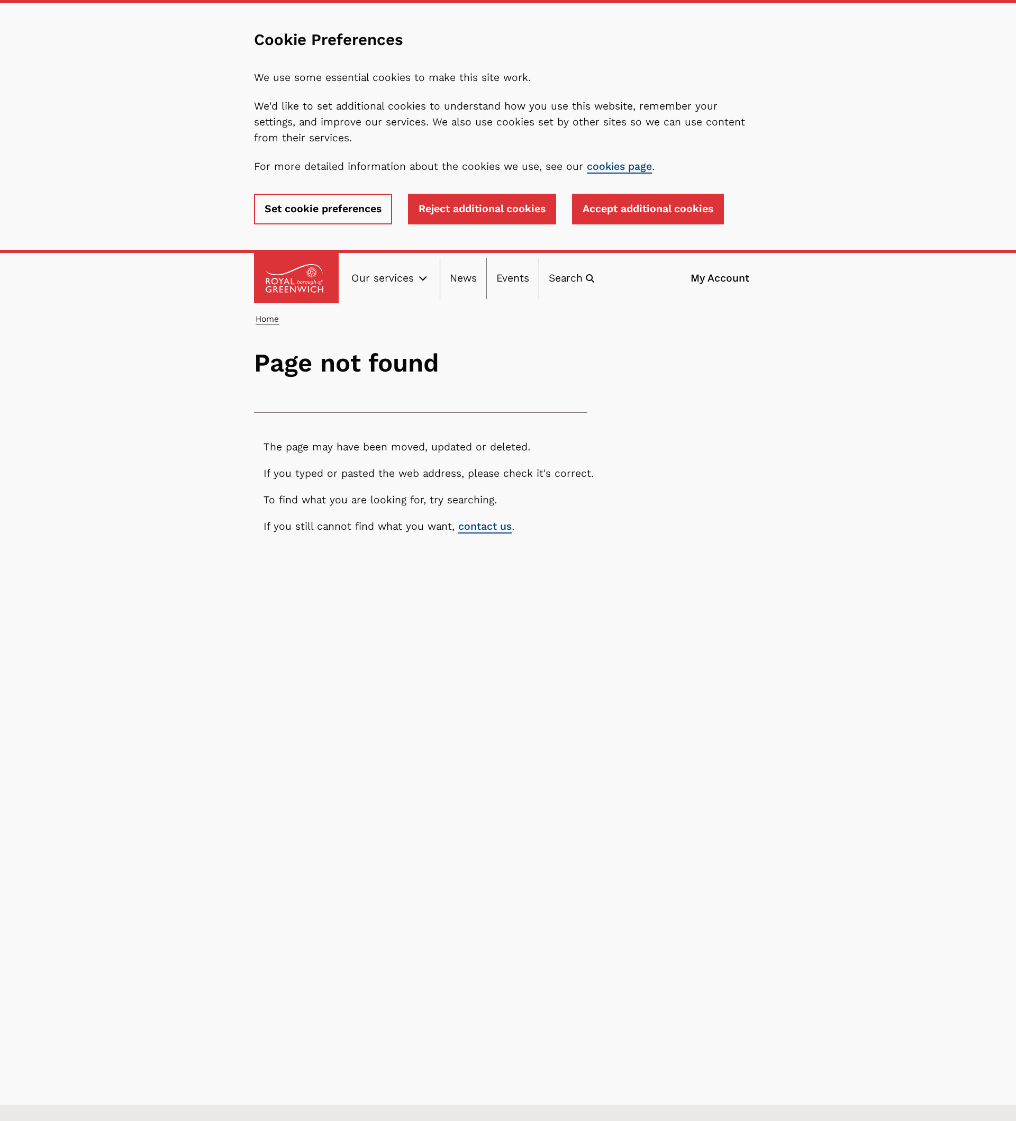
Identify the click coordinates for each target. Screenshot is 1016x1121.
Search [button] (566, 278)
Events (512, 278)
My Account (720, 278)
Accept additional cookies (648, 209)
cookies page (619, 166)
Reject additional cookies (482, 209)
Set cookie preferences (323, 209)
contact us (485, 526)
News (463, 278)
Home (267, 319)
